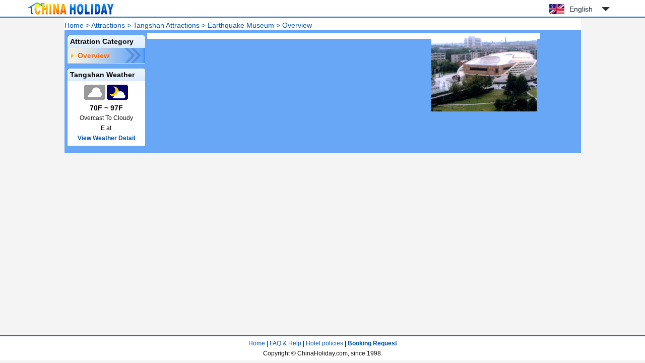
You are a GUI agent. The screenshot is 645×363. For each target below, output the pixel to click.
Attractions (108, 25)
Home (74, 25)
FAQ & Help (285, 343)
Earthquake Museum (241, 25)
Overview (93, 55)
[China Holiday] (70, 14)
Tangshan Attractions (166, 25)
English (581, 9)
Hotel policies (324, 343)
